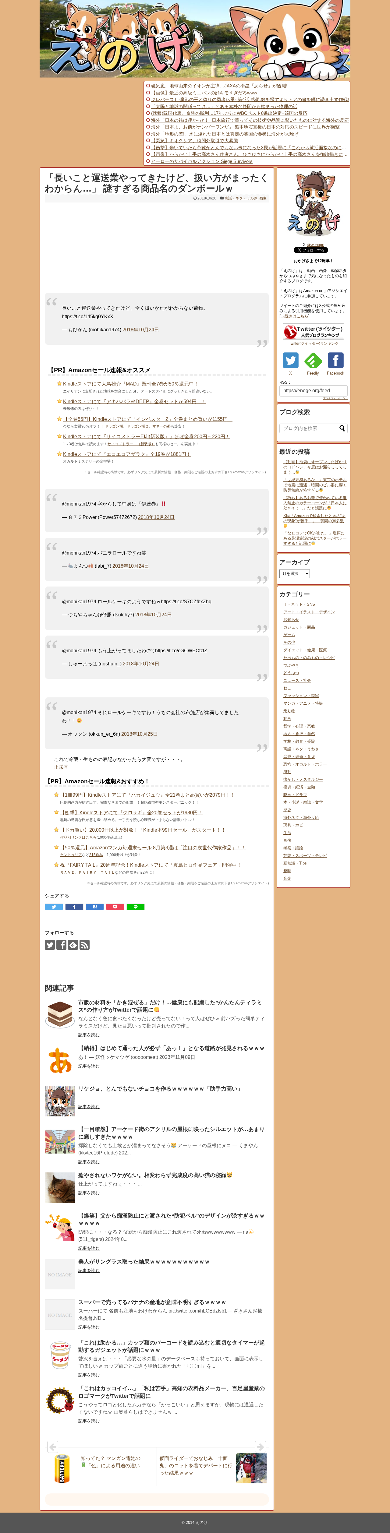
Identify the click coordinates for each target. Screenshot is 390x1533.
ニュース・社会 (297, 680)
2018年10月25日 (139, 734)
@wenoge (315, 244)
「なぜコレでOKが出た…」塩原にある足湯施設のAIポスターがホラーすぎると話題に (315, 538)
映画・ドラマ (295, 794)
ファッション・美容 (301, 695)
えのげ (201, 1522)
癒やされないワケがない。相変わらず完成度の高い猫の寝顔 (152, 1175)
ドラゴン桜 (114, 426)
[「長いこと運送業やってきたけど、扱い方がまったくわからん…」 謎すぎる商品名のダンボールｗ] (95, 907)
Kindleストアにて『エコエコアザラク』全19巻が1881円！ (127, 454)
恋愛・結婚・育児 (299, 756)
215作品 (96, 855)
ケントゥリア (71, 855)
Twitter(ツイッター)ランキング (314, 343)
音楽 (287, 878)
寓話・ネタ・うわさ (241, 198)
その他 (289, 642)
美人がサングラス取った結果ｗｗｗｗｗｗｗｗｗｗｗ (144, 1262)
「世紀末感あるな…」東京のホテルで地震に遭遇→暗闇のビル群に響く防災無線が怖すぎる (315, 485)
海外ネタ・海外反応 (301, 817)
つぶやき (291, 665)
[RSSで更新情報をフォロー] (85, 945)
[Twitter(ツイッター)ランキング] (313, 339)
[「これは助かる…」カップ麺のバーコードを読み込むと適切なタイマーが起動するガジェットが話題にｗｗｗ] (60, 1355)
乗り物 (289, 711)
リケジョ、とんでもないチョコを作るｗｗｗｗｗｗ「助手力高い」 (160, 1089)
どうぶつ (291, 673)
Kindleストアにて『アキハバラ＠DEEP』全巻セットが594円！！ (134, 401)
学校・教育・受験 (299, 741)
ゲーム (289, 635)
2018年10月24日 (140, 329)
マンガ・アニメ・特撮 (303, 703)
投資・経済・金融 (299, 787)
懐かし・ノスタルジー (303, 779)
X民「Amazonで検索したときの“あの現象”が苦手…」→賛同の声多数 (314, 518)
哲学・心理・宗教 (299, 726)
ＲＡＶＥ (67, 872)
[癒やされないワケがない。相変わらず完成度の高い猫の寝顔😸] (60, 1187)
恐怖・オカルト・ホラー (305, 764)
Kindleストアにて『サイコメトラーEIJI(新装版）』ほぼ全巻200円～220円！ (146, 436)
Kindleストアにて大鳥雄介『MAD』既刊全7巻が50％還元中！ (131, 383)
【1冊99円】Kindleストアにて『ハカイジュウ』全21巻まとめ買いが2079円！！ (147, 795)
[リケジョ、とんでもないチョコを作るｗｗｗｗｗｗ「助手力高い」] (60, 1101)
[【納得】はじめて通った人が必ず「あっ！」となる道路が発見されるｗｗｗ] (60, 1060)
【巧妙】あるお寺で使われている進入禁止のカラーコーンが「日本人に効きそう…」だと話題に (315, 502)
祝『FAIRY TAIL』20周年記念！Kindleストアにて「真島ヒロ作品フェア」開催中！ (151, 865)
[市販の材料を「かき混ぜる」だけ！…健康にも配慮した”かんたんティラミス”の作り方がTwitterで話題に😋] (60, 1015)
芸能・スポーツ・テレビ (305, 855)
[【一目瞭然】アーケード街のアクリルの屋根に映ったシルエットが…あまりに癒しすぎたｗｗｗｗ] (60, 1141)
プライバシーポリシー (335, 398)
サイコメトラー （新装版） (131, 444)
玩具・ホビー (295, 825)
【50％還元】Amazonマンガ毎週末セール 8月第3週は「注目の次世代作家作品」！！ (153, 847)
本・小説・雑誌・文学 (303, 802)
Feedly (313, 373)
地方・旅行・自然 (299, 733)
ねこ (287, 688)
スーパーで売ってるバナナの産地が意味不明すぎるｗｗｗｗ (152, 1302)
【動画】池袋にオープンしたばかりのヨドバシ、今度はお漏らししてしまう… (315, 467)
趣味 (287, 871)
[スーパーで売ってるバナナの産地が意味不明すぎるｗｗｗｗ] (60, 1314)
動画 (287, 718)
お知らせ (291, 619)
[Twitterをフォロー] (50, 945)
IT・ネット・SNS (299, 604)
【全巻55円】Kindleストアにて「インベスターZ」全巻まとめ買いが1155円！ (147, 419)
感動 (287, 772)
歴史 (287, 810)
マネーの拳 (161, 426)
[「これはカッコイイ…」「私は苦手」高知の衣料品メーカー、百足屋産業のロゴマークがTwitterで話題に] (60, 1401)
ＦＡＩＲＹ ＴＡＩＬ (96, 872)
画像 (263, 198)
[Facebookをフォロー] (61, 945)
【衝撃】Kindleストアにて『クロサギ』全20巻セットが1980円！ (131, 812)
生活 (287, 832)
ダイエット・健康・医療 (305, 650)
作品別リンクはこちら (78, 837)
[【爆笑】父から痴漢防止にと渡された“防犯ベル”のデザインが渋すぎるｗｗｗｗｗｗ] (60, 1228)
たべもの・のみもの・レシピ (309, 657)
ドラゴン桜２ (138, 426)
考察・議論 (293, 848)
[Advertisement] (91, 123)
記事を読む (89, 1034)
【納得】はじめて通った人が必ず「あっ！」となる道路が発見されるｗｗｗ (171, 1048)
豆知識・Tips (295, 863)
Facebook (335, 373)
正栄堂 (61, 767)
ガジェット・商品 (299, 627)
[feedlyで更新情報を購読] (73, 945)
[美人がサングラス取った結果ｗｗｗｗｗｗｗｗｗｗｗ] (60, 1274)
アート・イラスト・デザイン (309, 612)
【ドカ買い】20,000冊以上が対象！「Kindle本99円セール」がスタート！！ (143, 830)
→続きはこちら (294, 316)
